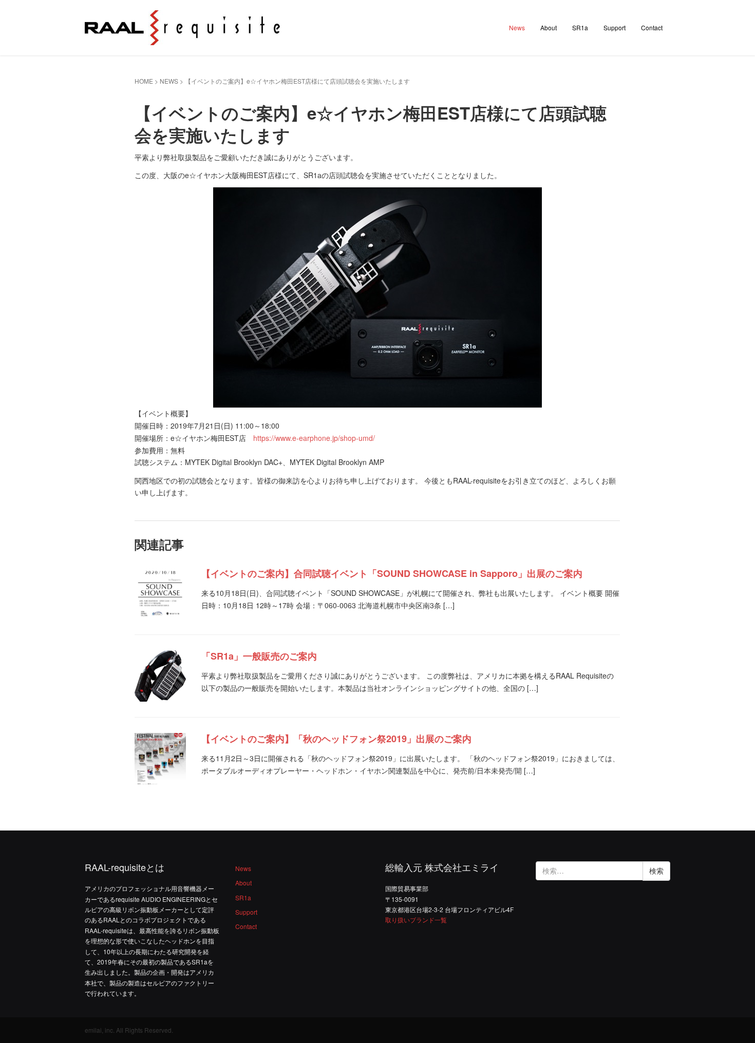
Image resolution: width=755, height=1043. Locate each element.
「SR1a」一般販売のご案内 (259, 656)
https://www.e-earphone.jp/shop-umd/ (314, 438)
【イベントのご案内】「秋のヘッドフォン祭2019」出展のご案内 (336, 738)
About (548, 27)
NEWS (169, 80)
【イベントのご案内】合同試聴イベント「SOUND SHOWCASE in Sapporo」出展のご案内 (391, 573)
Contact (652, 27)
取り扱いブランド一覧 (416, 919)
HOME (144, 80)
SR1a (580, 27)
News (517, 27)
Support (614, 27)
